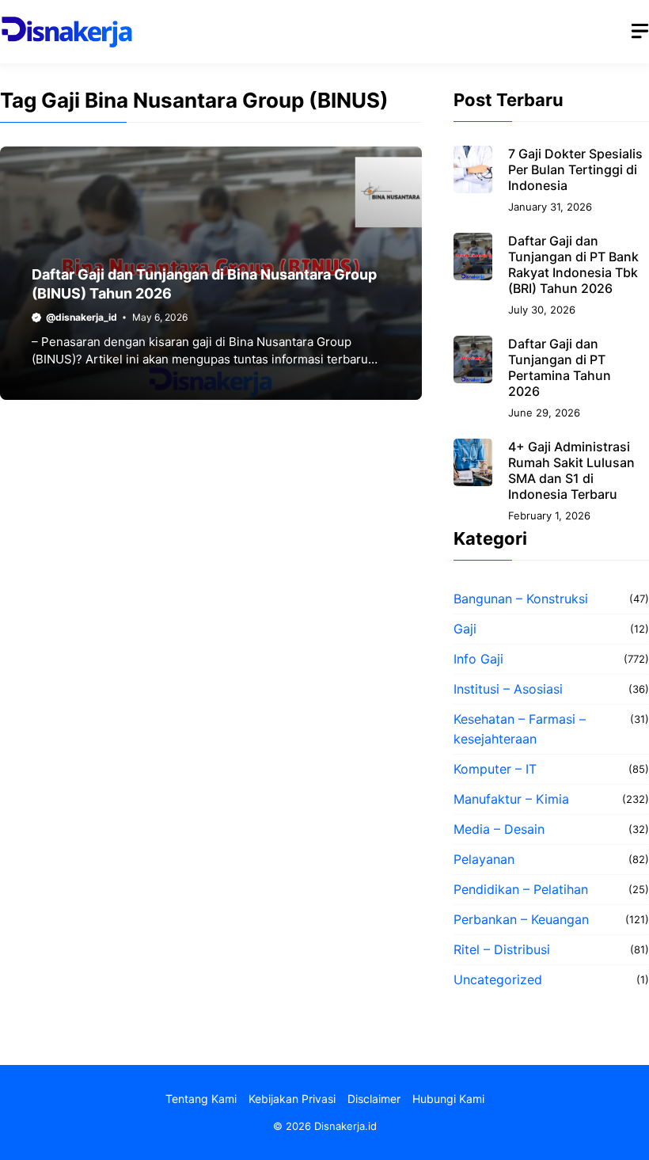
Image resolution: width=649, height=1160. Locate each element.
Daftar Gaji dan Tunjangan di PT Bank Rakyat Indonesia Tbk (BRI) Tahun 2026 (573, 264)
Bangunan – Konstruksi (521, 599)
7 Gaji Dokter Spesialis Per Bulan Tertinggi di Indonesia (575, 169)
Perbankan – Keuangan (521, 919)
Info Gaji (478, 659)
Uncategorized (498, 979)
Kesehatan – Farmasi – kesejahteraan (520, 729)
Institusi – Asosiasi (508, 689)
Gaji (465, 629)
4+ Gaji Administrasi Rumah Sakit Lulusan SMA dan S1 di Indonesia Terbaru (571, 470)
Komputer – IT (495, 769)
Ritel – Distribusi (502, 949)
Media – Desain (499, 829)
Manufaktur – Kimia (511, 799)
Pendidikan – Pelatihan (521, 889)
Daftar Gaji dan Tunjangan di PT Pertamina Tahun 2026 (559, 367)
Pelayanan (484, 859)
